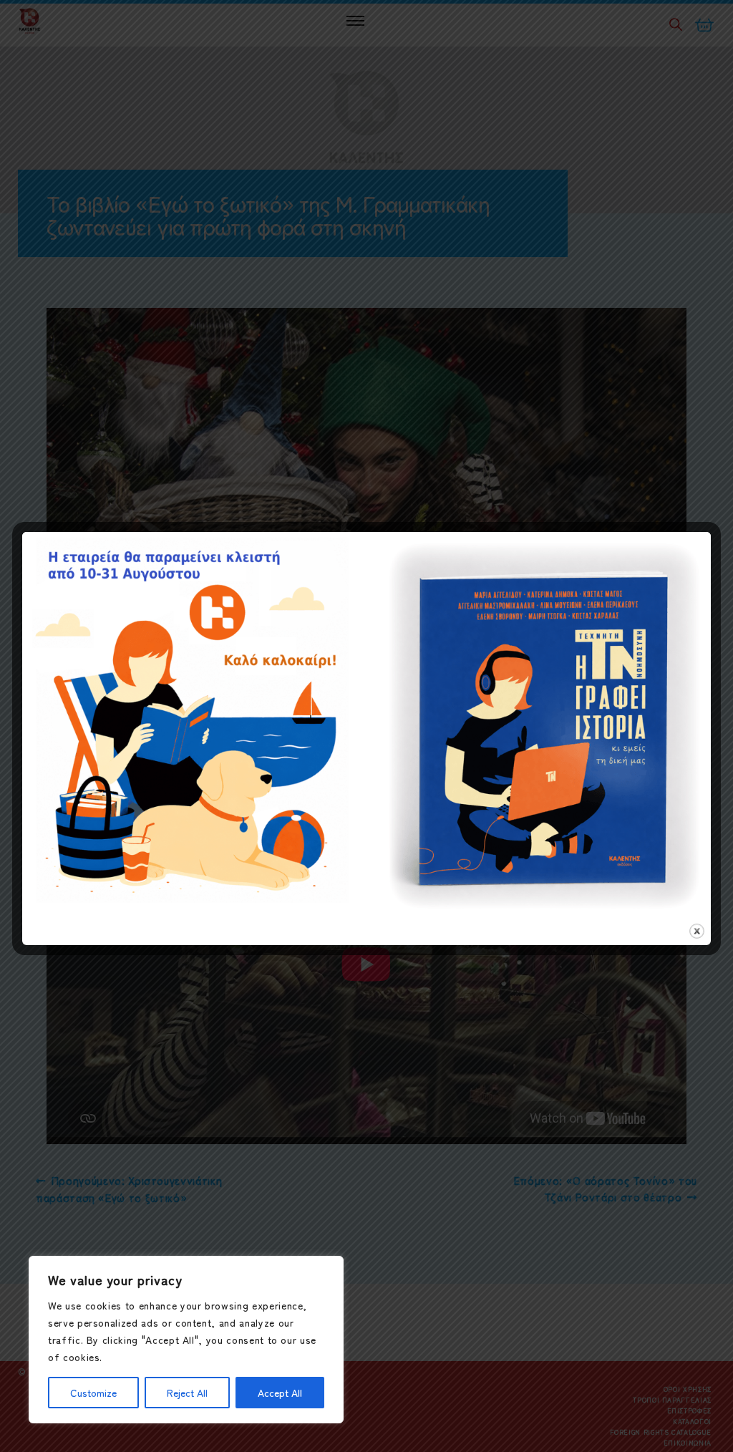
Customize (93, 1392)
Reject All (187, 1392)
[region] (186, 1339)
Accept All (280, 1392)
